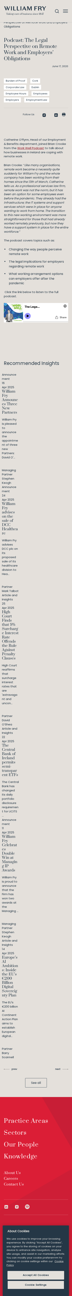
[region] (36, 1260)
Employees (40, 93)
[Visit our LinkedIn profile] (9, 1206)
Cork (35, 81)
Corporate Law (15, 87)
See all (36, 1083)
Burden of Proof (15, 81)
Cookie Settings (36, 1285)
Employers (12, 100)
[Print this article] (63, 114)
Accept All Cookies (36, 1275)
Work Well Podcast (30, 148)
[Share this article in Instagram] (44, 115)
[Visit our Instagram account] (19, 1206)
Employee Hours (16, 93)
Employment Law (36, 100)
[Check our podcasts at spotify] (27, 1206)
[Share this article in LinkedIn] (56, 115)
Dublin (35, 87)
